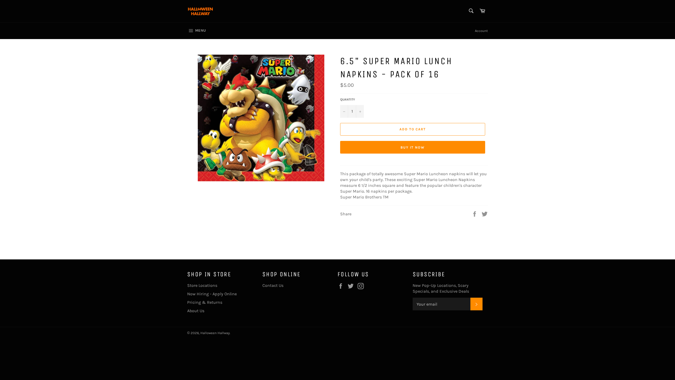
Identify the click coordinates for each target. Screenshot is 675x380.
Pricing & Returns (204, 302)
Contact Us (272, 285)
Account (481, 31)
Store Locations (202, 285)
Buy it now (413, 147)
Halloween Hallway (215, 333)
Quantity (347, 99)
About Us (195, 310)
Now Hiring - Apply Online (212, 293)
